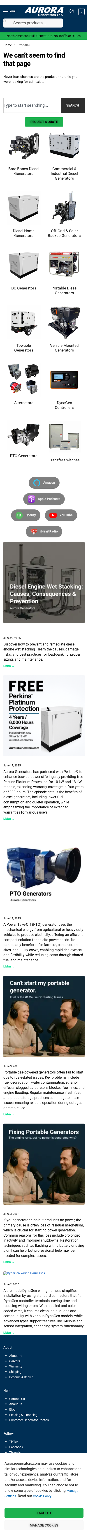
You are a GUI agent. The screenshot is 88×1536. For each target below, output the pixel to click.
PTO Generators (15, 912)
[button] (81, 12)
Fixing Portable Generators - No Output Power (36, 1208)
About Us (15, 1356)
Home (7, 45)
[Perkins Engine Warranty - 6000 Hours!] (44, 715)
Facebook (16, 1447)
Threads (15, 1452)
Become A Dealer (21, 1377)
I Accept (44, 1513)
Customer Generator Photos (29, 1420)
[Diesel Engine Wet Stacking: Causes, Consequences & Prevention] (44, 582)
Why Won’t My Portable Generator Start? (32, 1060)
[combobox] (31, 105)
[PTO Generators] (44, 868)
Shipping (15, 1372)
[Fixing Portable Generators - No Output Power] (44, 1164)
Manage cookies (44, 1525)
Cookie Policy (42, 1496)
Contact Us (17, 1399)
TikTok (13, 1441)
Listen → (8, 666)
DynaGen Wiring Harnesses (22, 1278)
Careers (14, 1361)
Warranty (15, 1366)
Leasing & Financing (23, 1415)
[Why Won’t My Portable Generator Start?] (44, 1016)
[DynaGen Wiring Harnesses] (44, 1273)
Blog (12, 1409)
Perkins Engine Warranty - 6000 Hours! (30, 759)
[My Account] (71, 11)
